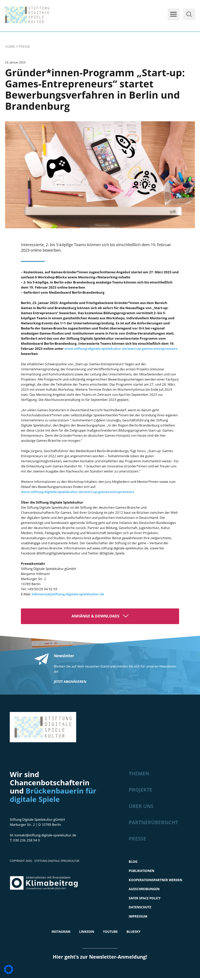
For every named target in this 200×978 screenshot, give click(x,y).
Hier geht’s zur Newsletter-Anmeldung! (100, 956)
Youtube (110, 931)
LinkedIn (86, 931)
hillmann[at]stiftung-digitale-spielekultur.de (68, 594)
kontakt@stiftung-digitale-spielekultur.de (45, 835)
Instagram (61, 931)
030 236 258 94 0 (26, 840)
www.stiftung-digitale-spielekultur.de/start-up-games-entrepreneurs (121, 348)
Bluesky (133, 931)
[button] (8, 969)
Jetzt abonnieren (70, 681)
